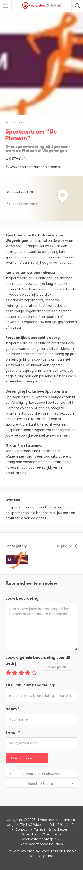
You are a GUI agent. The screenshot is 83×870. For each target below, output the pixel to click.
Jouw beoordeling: (22, 598)
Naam (13, 709)
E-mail (13, 732)
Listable (70, 851)
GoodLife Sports (40, 783)
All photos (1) (67, 546)
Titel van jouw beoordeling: (30, 685)
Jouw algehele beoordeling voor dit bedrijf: (38, 660)
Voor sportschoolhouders (41, 844)
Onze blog (28, 834)
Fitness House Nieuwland (42, 773)
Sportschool (15, 122)
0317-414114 (18, 158)
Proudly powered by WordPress (32, 851)
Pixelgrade (44, 856)
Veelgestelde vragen (39, 839)
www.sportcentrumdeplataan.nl (35, 167)
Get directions (24, 204)
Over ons (50, 834)
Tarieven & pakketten (51, 829)
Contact (22, 829)
